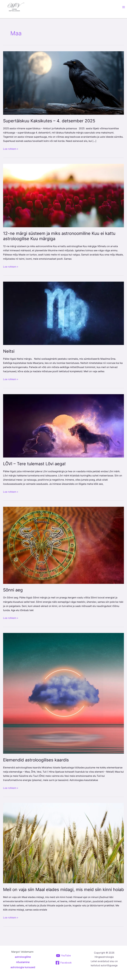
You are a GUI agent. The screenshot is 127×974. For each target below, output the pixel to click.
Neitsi (8, 351)
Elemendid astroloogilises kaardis (36, 760)
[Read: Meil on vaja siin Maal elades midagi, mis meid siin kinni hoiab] (63, 842)
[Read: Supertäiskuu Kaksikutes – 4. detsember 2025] (63, 82)
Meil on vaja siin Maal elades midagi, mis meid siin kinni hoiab (63, 889)
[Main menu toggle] (123, 7)
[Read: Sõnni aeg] (63, 545)
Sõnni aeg (13, 590)
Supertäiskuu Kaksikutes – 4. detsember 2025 (49, 120)
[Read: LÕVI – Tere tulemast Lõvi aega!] (63, 425)
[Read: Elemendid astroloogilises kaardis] (63, 693)
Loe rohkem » (10, 148)
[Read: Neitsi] (63, 313)
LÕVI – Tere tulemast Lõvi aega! (34, 463)
